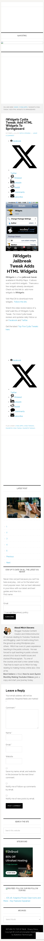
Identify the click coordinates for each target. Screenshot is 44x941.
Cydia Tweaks (29, 426)
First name (8, 594)
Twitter (24, 320)
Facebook (12, 320)
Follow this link (20, 302)
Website (9, 756)
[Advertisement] (22, 80)
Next (8, 562)
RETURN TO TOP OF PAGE (16, 929)
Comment (11, 708)
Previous (10, 556)
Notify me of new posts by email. (20, 799)
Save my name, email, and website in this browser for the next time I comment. (21, 774)
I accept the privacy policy (16, 612)
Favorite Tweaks (29, 428)
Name (9, 733)
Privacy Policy (33, 929)
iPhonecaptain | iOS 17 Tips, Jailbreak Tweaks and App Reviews (22, 20)
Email (5, 603)
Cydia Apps (19, 426)
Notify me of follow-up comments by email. (21, 788)
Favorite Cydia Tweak (14, 428)
